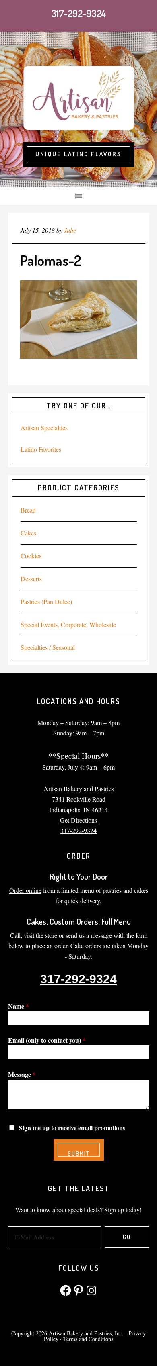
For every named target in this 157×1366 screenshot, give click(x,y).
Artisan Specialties (44, 427)
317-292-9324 (78, 13)
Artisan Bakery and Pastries (78, 97)
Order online (25, 890)
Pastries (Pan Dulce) (46, 601)
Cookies (31, 555)
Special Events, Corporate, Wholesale (68, 624)
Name (18, 1006)
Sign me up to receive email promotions (72, 1127)
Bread (28, 510)
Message (22, 1074)
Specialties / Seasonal (48, 647)
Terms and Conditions (88, 1339)
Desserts (31, 578)
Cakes (28, 533)
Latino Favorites (41, 449)
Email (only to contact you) (47, 1040)
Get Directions (78, 820)
